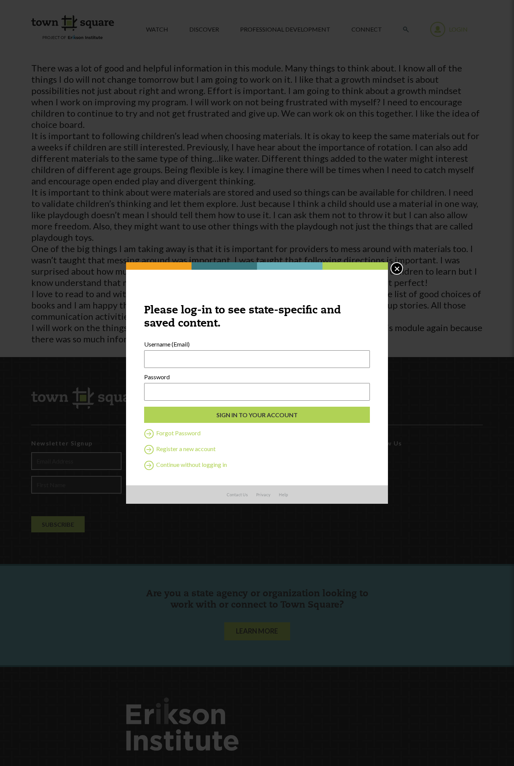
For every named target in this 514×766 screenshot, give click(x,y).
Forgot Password (178, 432)
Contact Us (237, 494)
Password (157, 377)
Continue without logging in (191, 464)
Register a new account (185, 448)
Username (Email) (167, 344)
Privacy (263, 494)
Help (283, 494)
